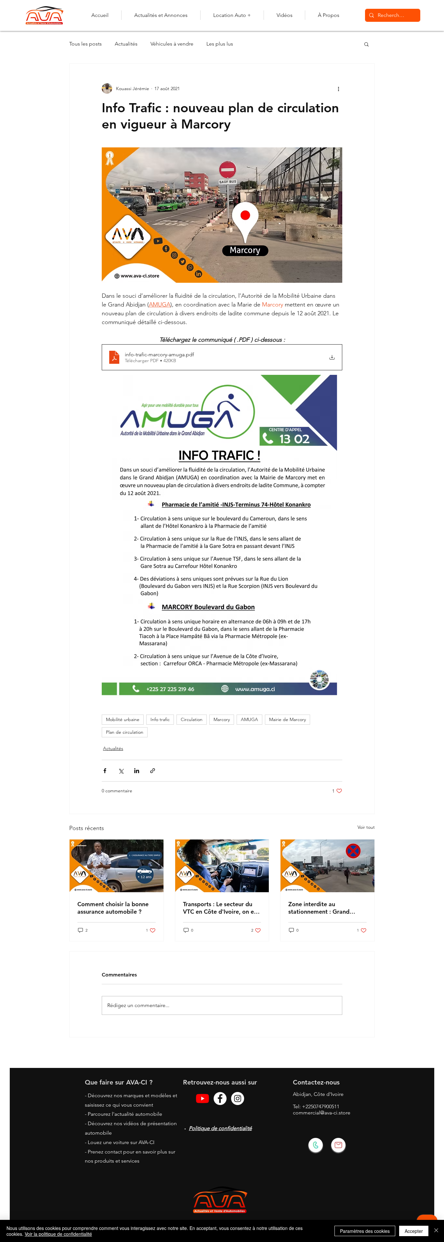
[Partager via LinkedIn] (137, 771)
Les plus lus (219, 44)
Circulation (191, 719)
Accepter (414, 1231)
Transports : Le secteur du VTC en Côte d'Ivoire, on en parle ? (220, 907)
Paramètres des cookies (365, 1231)
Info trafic (160, 719)
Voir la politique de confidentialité (58, 1234)
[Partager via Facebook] (105, 771)
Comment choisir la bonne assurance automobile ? (113, 907)
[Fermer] (436, 1231)
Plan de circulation (124, 732)
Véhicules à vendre (171, 44)
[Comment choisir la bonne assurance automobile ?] (116, 865)
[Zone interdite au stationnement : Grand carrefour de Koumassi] (327, 865)
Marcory (222, 719)
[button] (366, 44)
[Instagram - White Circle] (237, 1098)
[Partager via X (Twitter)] (121, 771)
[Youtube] (202, 1098)
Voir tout (366, 827)
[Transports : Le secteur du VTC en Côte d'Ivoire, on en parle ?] (222, 865)
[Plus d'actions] (338, 88)
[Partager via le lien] (153, 771)
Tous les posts (85, 44)
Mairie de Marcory (287, 719)
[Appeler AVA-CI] (316, 1145)
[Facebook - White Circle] (220, 1098)
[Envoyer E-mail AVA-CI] (338, 1145)
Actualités (126, 44)
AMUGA (249, 719)
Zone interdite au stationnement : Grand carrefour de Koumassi (318, 907)
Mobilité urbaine (122, 719)
